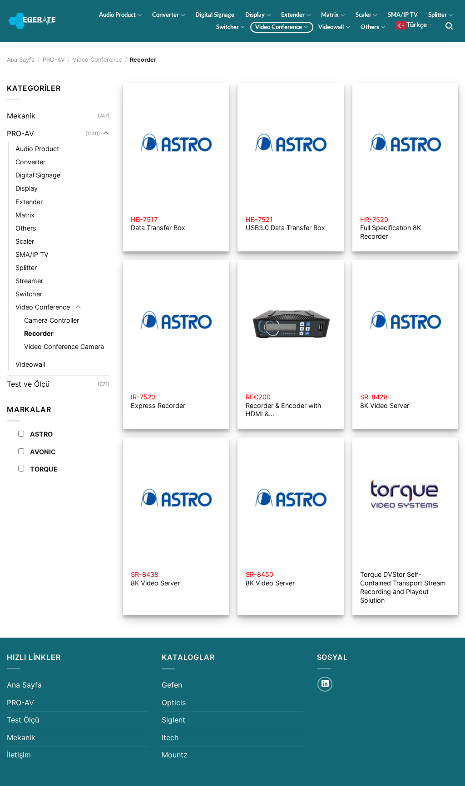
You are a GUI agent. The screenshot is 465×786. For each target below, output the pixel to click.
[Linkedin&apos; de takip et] (324, 684)
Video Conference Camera (64, 346)
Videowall (331, 27)
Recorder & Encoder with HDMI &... (284, 405)
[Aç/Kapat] (105, 133)
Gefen (172, 684)
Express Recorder (158, 401)
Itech (170, 737)
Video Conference (278, 27)
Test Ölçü (23, 719)
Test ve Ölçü (28, 383)
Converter (165, 15)
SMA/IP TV (403, 15)
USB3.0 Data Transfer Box (285, 224)
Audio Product (117, 15)
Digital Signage (214, 15)
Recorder (39, 333)
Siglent (173, 719)
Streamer (29, 281)
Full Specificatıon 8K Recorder (390, 228)
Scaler (363, 15)
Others (370, 27)
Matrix (330, 15)
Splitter (437, 15)
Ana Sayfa (21, 59)
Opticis (174, 702)
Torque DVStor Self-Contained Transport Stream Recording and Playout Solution (403, 587)
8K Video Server (384, 401)
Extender (293, 15)
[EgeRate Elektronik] (32, 21)
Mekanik (21, 115)
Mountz (175, 754)
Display (255, 15)
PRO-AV (54, 59)
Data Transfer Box (158, 224)
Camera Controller (51, 320)
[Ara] (449, 26)
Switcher (227, 27)
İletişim (19, 754)
